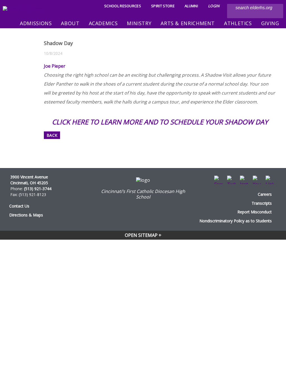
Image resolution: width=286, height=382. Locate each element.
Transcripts (262, 203)
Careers (265, 194)
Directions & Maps (26, 215)
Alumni (191, 6)
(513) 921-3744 (37, 188)
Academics (103, 23)
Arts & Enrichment (188, 23)
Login (214, 6)
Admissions (36, 23)
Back (52, 135)
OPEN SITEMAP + (143, 235)
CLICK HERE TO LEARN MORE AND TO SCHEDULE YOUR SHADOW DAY (160, 121)
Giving (270, 23)
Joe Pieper (54, 66)
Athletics (238, 23)
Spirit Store (163, 6)
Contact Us (19, 206)
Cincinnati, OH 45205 (29, 182)
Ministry (139, 23)
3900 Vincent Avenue (29, 177)
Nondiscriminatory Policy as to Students (235, 220)
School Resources (122, 6)
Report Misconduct (254, 211)
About (70, 23)
